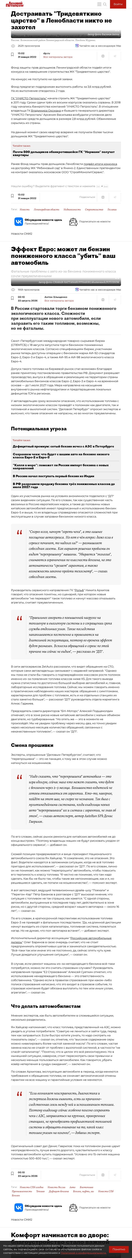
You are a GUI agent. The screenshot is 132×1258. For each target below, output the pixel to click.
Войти (118, 4)
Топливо (40, 1191)
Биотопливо (86, 1187)
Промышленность (22, 1191)
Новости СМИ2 (21, 233)
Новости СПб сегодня (31, 1187)
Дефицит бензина (59, 1191)
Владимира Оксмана (46, 110)
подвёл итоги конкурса (100, 164)
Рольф (79, 590)
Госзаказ (112, 209)
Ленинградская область (46, 209)
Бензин (16, 1195)
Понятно (119, 1249)
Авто (72, 1187)
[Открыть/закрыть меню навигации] (99, 4)
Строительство (94, 209)
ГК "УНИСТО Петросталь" (29, 98)
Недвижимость (72, 209)
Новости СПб (105, 1191)
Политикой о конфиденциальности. (84, 1252)
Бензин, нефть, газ (83, 1191)
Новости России (56, 1187)
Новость (25, 209)
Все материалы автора (57, 56)
